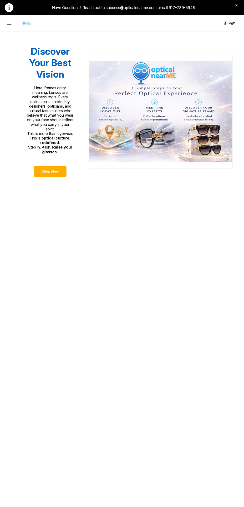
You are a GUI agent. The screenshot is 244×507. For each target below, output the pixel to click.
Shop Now (50, 171)
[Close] (236, 5)
